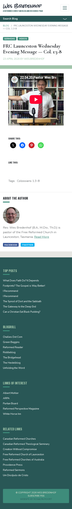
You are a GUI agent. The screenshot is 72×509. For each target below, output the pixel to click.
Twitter (27, 244)
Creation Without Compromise (20, 449)
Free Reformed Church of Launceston (23, 454)
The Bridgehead (12, 357)
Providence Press (13, 465)
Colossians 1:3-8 (28, 181)
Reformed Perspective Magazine (21, 408)
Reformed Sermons (14, 470)
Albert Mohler (11, 393)
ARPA (6, 398)
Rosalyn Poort (43, 499)
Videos (23, 38)
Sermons (9, 38)
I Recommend (10, 291)
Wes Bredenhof (34, 59)
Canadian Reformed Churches (19, 439)
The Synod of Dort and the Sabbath (22, 301)
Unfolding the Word (14, 368)
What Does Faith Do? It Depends (21, 280)
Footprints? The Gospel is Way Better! (24, 286)
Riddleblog (9, 352)
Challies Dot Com (12, 337)
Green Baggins (11, 342)
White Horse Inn (12, 414)
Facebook (10, 244)
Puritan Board (10, 403)
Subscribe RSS (36, 495)
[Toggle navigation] (65, 8)
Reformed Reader (13, 347)
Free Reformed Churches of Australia (23, 459)
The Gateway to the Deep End (19, 306)
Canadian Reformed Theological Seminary (26, 444)
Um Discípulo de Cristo (15, 475)
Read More (41, 237)
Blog (6, 25)
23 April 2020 (11, 59)
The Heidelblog (11, 363)
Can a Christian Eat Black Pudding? (21, 312)
